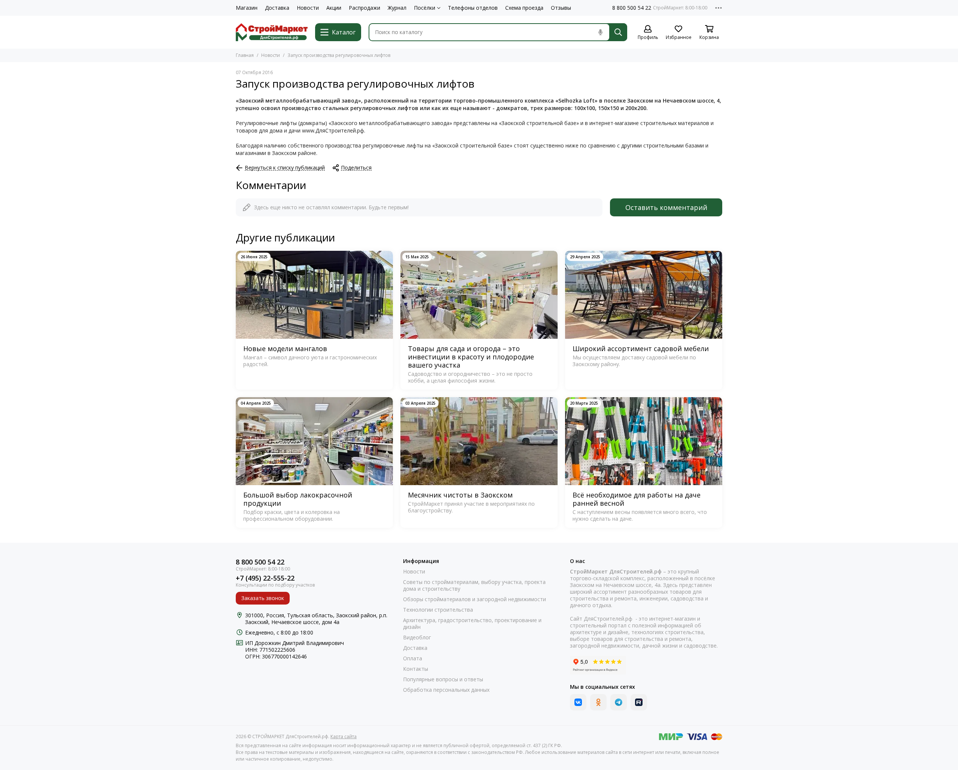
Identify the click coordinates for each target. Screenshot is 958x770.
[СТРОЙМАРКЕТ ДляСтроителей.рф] (272, 32)
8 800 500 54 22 (631, 7)
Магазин (246, 7)
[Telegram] (618, 702)
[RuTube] (639, 702)
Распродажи (364, 7)
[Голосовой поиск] (600, 32)
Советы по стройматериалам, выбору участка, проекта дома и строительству (474, 585)
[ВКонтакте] (578, 702)
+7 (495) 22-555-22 (265, 578)
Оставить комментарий (666, 207)
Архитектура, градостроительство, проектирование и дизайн (472, 623)
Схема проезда (524, 7)
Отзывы (561, 7)
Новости (308, 7)
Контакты (415, 669)
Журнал (397, 7)
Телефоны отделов (473, 7)
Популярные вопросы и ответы (443, 679)
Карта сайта (343, 736)
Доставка (277, 7)
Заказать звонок (262, 598)
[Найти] (618, 32)
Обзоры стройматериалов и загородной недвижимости (474, 599)
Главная (245, 55)
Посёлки (424, 7)
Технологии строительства (438, 609)
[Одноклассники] (598, 702)
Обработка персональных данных (446, 690)
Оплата (412, 658)
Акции (333, 7)
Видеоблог (417, 637)
